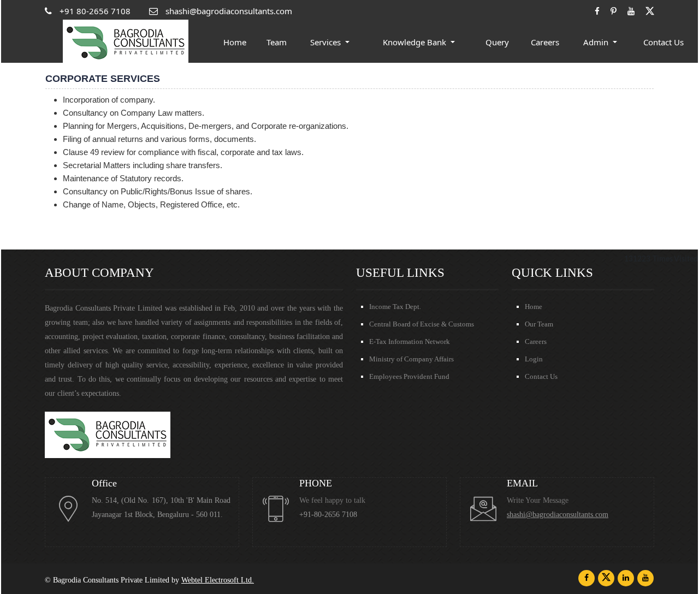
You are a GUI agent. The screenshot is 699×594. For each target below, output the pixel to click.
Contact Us (663, 42)
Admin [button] (597, 42)
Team (276, 42)
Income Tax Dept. (395, 306)
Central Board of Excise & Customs (421, 324)
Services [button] (326, 42)
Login (534, 359)
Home (234, 42)
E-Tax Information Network (409, 341)
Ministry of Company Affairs (411, 359)
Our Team (539, 324)
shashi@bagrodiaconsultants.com (557, 514)
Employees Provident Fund (409, 376)
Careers (545, 42)
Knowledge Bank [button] (415, 42)
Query (497, 42)
